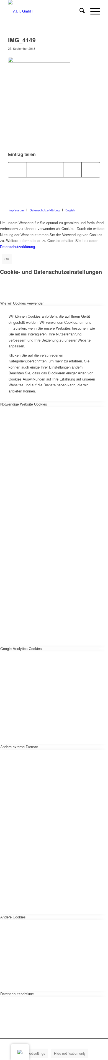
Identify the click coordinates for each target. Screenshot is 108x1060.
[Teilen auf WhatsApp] (54, 169)
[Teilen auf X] (36, 169)
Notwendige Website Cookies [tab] (23, 404)
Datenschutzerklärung (17, 246)
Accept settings (33, 1053)
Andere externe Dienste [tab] (19, 746)
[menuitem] (79, 11)
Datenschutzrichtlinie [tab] (17, 993)
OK (6, 258)
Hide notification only (70, 1053)
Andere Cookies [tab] (13, 917)
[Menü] (92, 11)
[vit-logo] (44, 11)
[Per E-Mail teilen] (91, 169)
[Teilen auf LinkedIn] (72, 169)
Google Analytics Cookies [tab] (21, 648)
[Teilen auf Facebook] (17, 169)
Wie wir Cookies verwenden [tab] (22, 303)
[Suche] (79, 11)
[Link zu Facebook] (96, 204)
